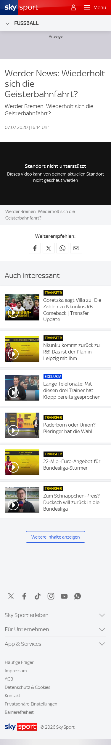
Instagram (51, 596)
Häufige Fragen (20, 662)
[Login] (73, 7)
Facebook (24, 596)
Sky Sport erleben (27, 615)
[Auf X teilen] (48, 248)
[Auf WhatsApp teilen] (62, 248)
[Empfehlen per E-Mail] (76, 248)
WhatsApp (77, 596)
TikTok (37, 596)
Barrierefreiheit (19, 712)
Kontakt (12, 695)
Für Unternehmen (27, 629)
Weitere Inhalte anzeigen (55, 537)
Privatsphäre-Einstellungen (31, 704)
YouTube (64, 596)
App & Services (23, 643)
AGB (9, 679)
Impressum (16, 670)
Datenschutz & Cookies (27, 687)
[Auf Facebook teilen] (35, 248)
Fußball (26, 23)
